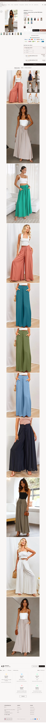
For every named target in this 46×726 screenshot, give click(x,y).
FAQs (18, 710)
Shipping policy (32, 710)
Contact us (18, 707)
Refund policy (32, 714)
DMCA (18, 712)
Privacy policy (32, 707)
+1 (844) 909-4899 (7, 711)
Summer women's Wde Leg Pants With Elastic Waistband (6, 682)
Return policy (32, 712)
